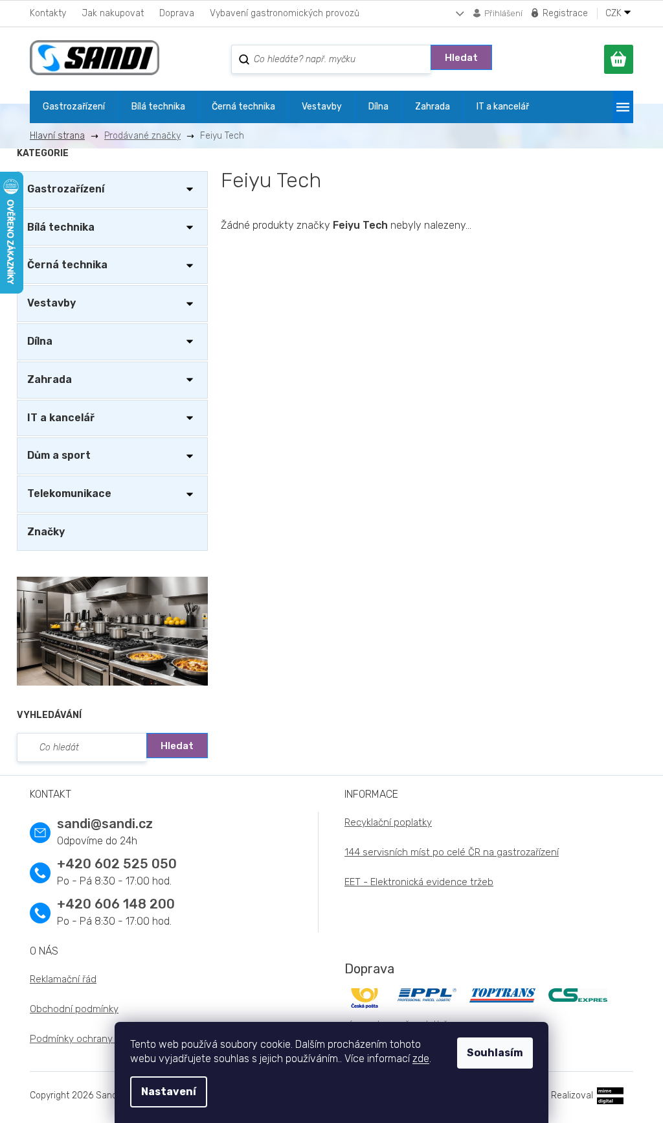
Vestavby (51, 303)
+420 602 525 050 (117, 864)
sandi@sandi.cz (105, 823)
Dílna (39, 341)
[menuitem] (74, 107)
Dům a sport (59, 455)
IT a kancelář (61, 417)
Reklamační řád (63, 979)
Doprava (176, 13)
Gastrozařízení (65, 189)
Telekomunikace (69, 493)
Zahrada (49, 379)
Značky (46, 532)
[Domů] (62, 135)
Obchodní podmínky (74, 1009)
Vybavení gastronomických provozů (284, 13)
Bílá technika (61, 227)
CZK (614, 13)
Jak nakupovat (113, 13)
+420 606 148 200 (116, 904)
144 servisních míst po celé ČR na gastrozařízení (451, 852)
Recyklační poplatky (388, 822)
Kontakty (48, 13)
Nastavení (168, 1091)
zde (420, 1058)
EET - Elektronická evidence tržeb (418, 882)
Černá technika (67, 265)
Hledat (461, 58)
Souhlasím (495, 1053)
